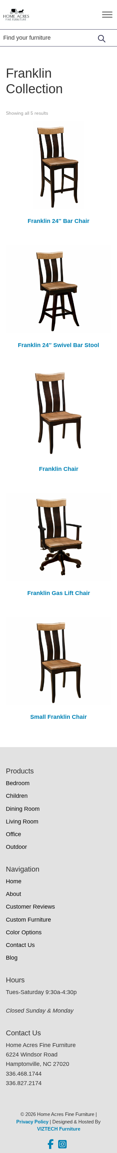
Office (13, 834)
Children (17, 796)
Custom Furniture (28, 919)
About (13, 894)
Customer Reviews (30, 906)
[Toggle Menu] (107, 14)
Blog (12, 957)
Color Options (24, 932)
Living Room (22, 821)
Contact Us (20, 945)
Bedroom (18, 783)
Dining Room (23, 809)
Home (13, 881)
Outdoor (16, 847)
